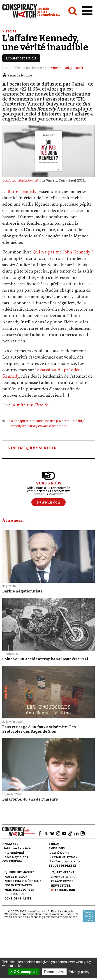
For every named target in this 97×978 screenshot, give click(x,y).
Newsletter (61, 885)
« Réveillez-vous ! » (63, 857)
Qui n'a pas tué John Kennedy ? (63, 252)
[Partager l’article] (5, 67)
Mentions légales (19, 889)
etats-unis (69, 421)
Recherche (65, 872)
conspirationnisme (28, 421)
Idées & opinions (15, 857)
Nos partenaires (18, 885)
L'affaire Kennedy (19, 191)
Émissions (56, 848)
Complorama (59, 852)
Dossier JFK (52, 421)
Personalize (54, 972)
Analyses (10, 843)
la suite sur (30, 405)
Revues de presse (62, 865)
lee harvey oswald (35, 426)
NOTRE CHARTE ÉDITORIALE (25, 881)
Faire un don (65, 890)
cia (11, 421)
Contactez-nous (64, 877)
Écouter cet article (21, 58)
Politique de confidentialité (18, 896)
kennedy (15, 426)
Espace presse (62, 881)
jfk (84, 421)
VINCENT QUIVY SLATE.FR (32, 448)
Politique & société (17, 848)
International (13, 852)
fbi (80, 421)
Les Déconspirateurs (65, 861)
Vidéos (54, 843)
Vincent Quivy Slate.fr (67, 68)
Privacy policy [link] (79, 972)
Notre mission (16, 876)
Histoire (9, 31)
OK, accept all (25, 972)
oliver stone (58, 426)
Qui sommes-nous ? (19, 872)
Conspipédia (12, 861)
